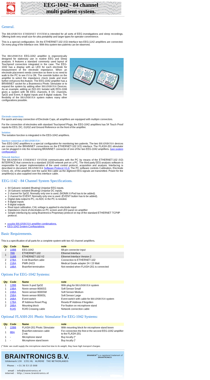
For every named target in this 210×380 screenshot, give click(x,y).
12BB (13, 285)
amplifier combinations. (44, 223)
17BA (13, 302)
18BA (13, 266)
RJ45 (13, 309)
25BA (13, 295)
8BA (12, 332)
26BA (13, 299)
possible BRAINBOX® (19, 223)
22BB (13, 327)
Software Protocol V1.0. (57, 168)
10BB (13, 250)
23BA (13, 288)
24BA (13, 292)
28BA (13, 305)
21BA (13, 263)
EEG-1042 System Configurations (25, 226)
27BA (13, 260)
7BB (12, 253)
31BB (13, 256)
